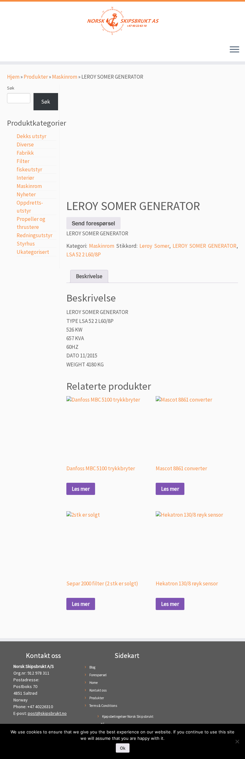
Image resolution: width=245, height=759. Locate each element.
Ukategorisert (33, 251)
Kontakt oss (98, 690)
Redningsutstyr (34, 235)
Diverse (25, 144)
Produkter (36, 76)
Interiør (25, 177)
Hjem (13, 76)
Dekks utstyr (31, 136)
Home (93, 682)
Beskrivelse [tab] (89, 276)
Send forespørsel (93, 223)
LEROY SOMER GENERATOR (204, 245)
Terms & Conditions (103, 705)
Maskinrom (64, 76)
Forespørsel (98, 675)
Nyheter (26, 194)
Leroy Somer (154, 245)
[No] (237, 741)
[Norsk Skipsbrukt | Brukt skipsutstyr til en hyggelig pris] (122, 21)
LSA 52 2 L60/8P (83, 254)
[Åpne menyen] (234, 50)
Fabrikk (25, 152)
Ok (122, 748)
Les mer (81, 488)
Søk (10, 88)
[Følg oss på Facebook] (12, 50)
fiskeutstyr (29, 169)
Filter (23, 161)
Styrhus (26, 243)
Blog (92, 667)
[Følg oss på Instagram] (21, 50)
